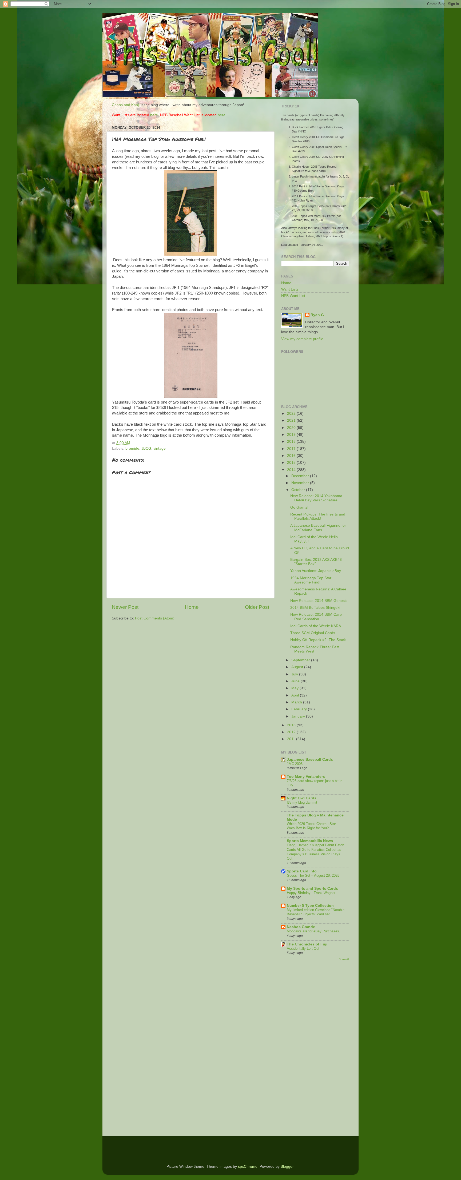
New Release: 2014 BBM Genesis (318, 601)
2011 (291, 739)
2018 (292, 442)
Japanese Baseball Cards (310, 760)
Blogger (287, 1167)
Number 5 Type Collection (310, 906)
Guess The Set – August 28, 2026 (313, 875)
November (300, 483)
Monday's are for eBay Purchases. (313, 931)
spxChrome (247, 1167)
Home (192, 607)
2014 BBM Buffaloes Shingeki (315, 608)
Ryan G (317, 315)
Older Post (257, 607)
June (296, 681)
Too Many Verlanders (306, 777)
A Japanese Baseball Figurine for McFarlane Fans (318, 527)
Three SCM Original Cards (312, 633)
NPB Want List (293, 296)
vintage (159, 448)
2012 (292, 732)
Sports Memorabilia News (310, 841)
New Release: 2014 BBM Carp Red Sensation (316, 617)
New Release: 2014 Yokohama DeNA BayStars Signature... (316, 498)
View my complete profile (302, 339)
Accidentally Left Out (303, 949)
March (297, 702)
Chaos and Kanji (126, 105)
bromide (132, 448)
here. (154, 115)
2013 (292, 725)
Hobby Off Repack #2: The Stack (318, 640)
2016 (292, 456)
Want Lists (290, 289)
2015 (292, 463)
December (300, 476)
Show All (344, 959)
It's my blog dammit (302, 802)
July (295, 674)
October (298, 490)
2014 (292, 470)
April (295, 695)
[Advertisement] (297, 1049)
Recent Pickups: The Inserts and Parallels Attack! (317, 516)
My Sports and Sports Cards (312, 889)
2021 (292, 420)
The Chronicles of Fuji (307, 944)
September (301, 660)
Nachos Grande (301, 927)
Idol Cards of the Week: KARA (315, 626)
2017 (292, 449)
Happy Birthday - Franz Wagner (311, 893)
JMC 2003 (295, 764)
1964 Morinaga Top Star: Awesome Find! (311, 580)
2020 (292, 428)
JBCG (146, 448)
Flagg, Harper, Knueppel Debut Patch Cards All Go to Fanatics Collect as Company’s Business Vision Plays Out (315, 851)
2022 (292, 414)
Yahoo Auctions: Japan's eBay (315, 571)
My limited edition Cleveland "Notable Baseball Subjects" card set (315, 912)
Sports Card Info (302, 871)
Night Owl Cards (301, 798)
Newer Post (125, 607)
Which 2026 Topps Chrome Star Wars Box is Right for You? (311, 826)
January (298, 716)
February (299, 709)
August (297, 667)
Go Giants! (299, 507)
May (295, 688)
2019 (292, 435)
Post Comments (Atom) (154, 618)
